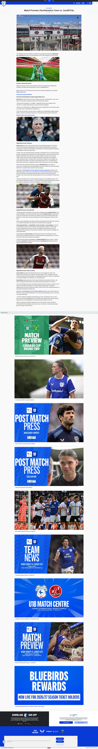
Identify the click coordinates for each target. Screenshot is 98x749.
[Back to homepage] (3, 3)
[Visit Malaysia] (35, 731)
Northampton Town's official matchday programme (36, 170)
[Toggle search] (93, 3)
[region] (41, 741)
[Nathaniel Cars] (49, 731)
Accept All (60, 738)
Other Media (95, 747)
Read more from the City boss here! (25, 115)
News (83, 3)
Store (53, 0)
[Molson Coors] (56, 731)
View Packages (66, 722)
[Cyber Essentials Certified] (62, 731)
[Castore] (42, 731)
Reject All (60, 741)
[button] (4, 742)
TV (73, 3)
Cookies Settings (60, 744)
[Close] (75, 738)
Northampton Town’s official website (33, 291)
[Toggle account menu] (96, 3)
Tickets (45, 0)
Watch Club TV (81, 722)
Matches (78, 3)
